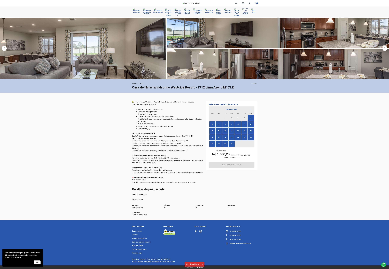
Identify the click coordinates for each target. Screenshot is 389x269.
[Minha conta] (249, 3)
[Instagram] (201, 231)
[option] (225, 118)
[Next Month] (250, 109)
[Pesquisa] (243, 3)
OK (37, 262)
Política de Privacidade (13, 258)
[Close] (202, 264)
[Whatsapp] (383, 264)
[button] (4, 48)
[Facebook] (196, 231)
